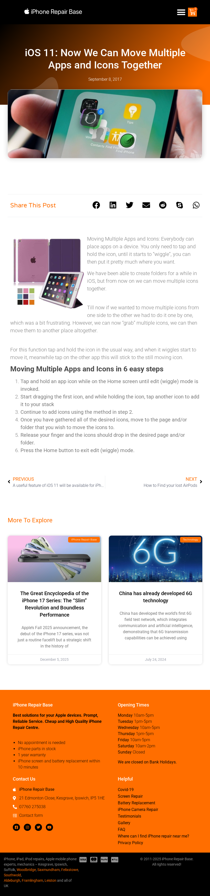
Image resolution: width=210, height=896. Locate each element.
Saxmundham (48, 870)
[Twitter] (38, 827)
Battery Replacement (136, 802)
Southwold (12, 875)
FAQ (121, 829)
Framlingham (32, 880)
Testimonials (129, 816)
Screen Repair (130, 796)
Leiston (50, 880)
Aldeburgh (12, 880)
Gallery (124, 822)
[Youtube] (49, 827)
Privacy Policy (130, 842)
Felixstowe (69, 870)
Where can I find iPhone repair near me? (153, 836)
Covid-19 (126, 789)
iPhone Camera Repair (138, 809)
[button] (181, 12)
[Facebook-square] (16, 827)
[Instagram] (27, 827)
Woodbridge (26, 870)
